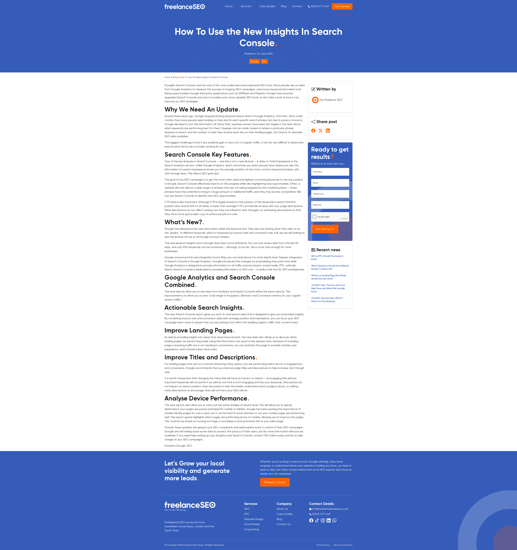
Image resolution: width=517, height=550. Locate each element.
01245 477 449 (319, 6)
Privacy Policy (323, 545)
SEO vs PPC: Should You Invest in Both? (327, 258)
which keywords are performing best (187, 128)
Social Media (252, 524)
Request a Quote (275, 482)
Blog (175, 77)
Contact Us (284, 524)
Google (254, 61)
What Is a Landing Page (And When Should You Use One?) (328, 277)
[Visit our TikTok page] (318, 520)
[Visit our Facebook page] (312, 520)
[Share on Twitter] (321, 130)
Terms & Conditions (342, 545)
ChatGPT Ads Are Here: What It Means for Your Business (327, 300)
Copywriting (251, 529)
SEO (264, 61)
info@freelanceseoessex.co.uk (330, 508)
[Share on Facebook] (313, 130)
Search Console (187, 97)
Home (167, 77)
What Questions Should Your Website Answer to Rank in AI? (330, 267)
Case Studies (285, 514)
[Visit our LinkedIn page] (329, 520)
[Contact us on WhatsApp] (334, 520)
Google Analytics (181, 89)
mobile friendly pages (178, 413)
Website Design (253, 519)
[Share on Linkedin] (328, 130)
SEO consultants (223, 427)
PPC (281, 265)
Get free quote (325, 229)
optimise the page (255, 345)
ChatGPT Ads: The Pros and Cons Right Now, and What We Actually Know (328, 288)
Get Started (342, 6)
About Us (282, 508)
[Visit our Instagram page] (324, 520)
